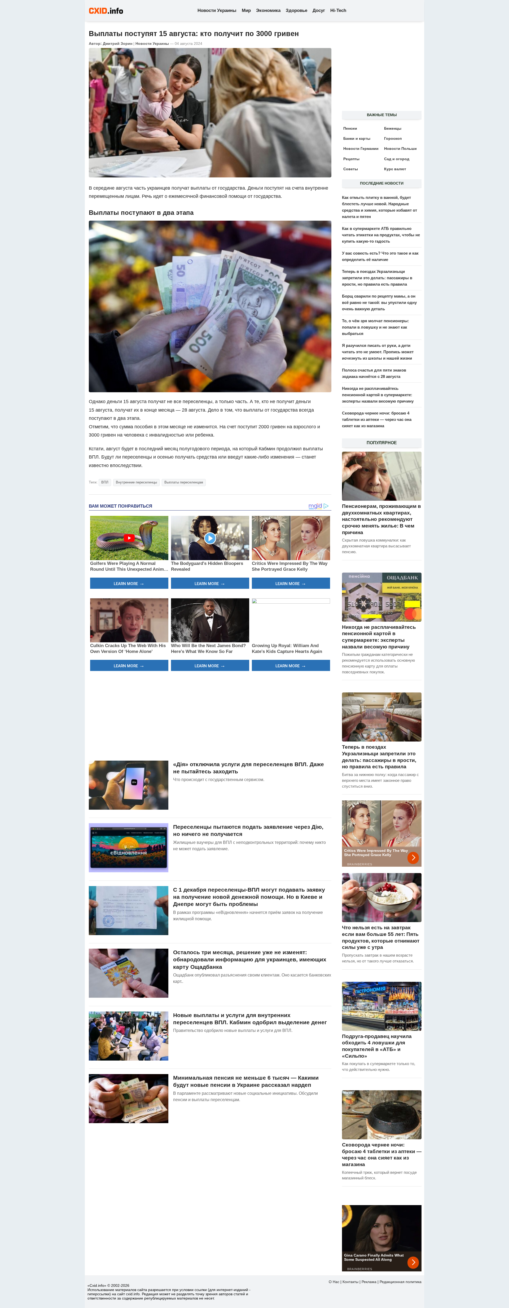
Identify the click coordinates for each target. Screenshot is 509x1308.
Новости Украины (217, 10)
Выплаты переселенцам (183, 482)
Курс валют (395, 169)
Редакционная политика (401, 1282)
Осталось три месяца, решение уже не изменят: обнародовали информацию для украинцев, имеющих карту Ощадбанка (249, 959)
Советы (350, 169)
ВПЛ (104, 482)
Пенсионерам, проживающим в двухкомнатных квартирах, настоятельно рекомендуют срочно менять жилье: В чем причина (381, 519)
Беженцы (392, 128)
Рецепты (351, 159)
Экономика (268, 10)
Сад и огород (396, 159)
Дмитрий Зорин (117, 43)
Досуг (319, 10)
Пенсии (350, 128)
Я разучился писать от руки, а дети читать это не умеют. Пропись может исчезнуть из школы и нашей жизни (378, 351)
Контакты (350, 1282)
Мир (246, 10)
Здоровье (296, 10)
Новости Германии (361, 148)
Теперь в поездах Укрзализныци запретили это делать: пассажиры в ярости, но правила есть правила (377, 277)
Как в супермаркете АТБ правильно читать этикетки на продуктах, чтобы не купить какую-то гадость (381, 234)
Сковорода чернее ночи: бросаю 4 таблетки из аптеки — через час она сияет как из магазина (376, 419)
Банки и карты (356, 138)
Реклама (369, 1282)
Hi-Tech (338, 10)
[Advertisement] (210, 715)
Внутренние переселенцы (136, 482)
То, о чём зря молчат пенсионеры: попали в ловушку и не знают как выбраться (375, 327)
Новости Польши (400, 148)
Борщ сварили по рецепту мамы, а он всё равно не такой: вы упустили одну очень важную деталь (379, 302)
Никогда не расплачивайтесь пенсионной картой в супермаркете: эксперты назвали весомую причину (378, 394)
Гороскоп (393, 138)
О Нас (334, 1282)
